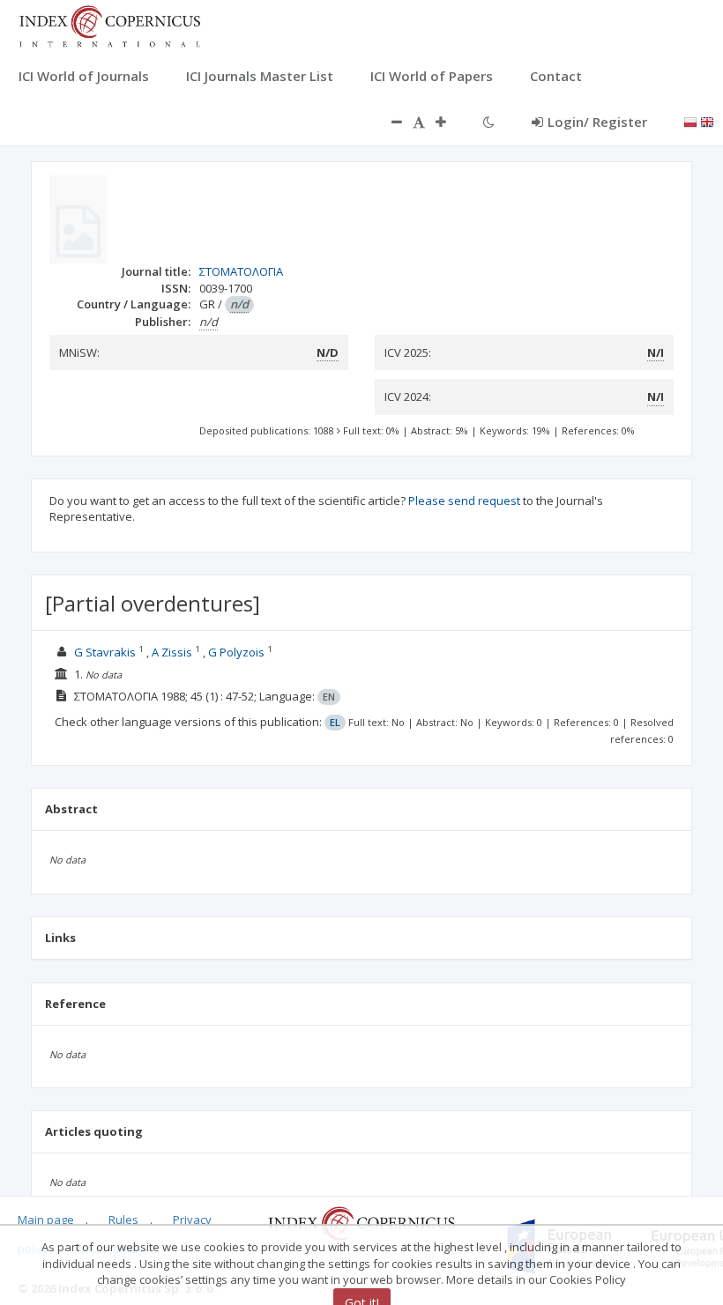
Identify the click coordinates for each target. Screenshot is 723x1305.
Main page (46, 1219)
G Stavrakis (105, 652)
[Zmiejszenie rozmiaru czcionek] (388, 122)
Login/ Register (597, 121)
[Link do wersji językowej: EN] (707, 121)
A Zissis (172, 652)
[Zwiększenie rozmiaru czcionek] (450, 122)
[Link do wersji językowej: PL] (690, 121)
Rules (123, 1219)
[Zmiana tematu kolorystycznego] (489, 122)
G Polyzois (236, 652)
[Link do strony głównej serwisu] (109, 25)
